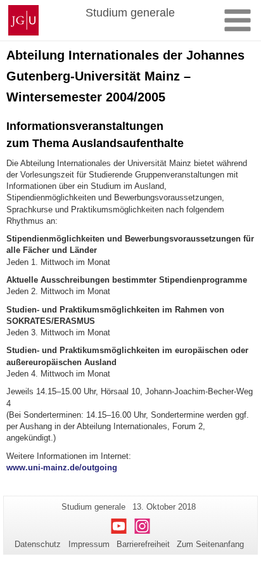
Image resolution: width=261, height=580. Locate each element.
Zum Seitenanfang (210, 544)
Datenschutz (38, 544)
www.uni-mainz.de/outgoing (61, 467)
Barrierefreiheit (143, 544)
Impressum (89, 544)
